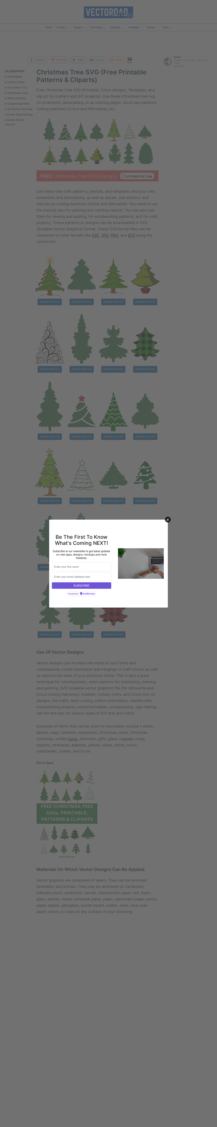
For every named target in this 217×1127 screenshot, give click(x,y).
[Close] (168, 519)
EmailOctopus (89, 594)
